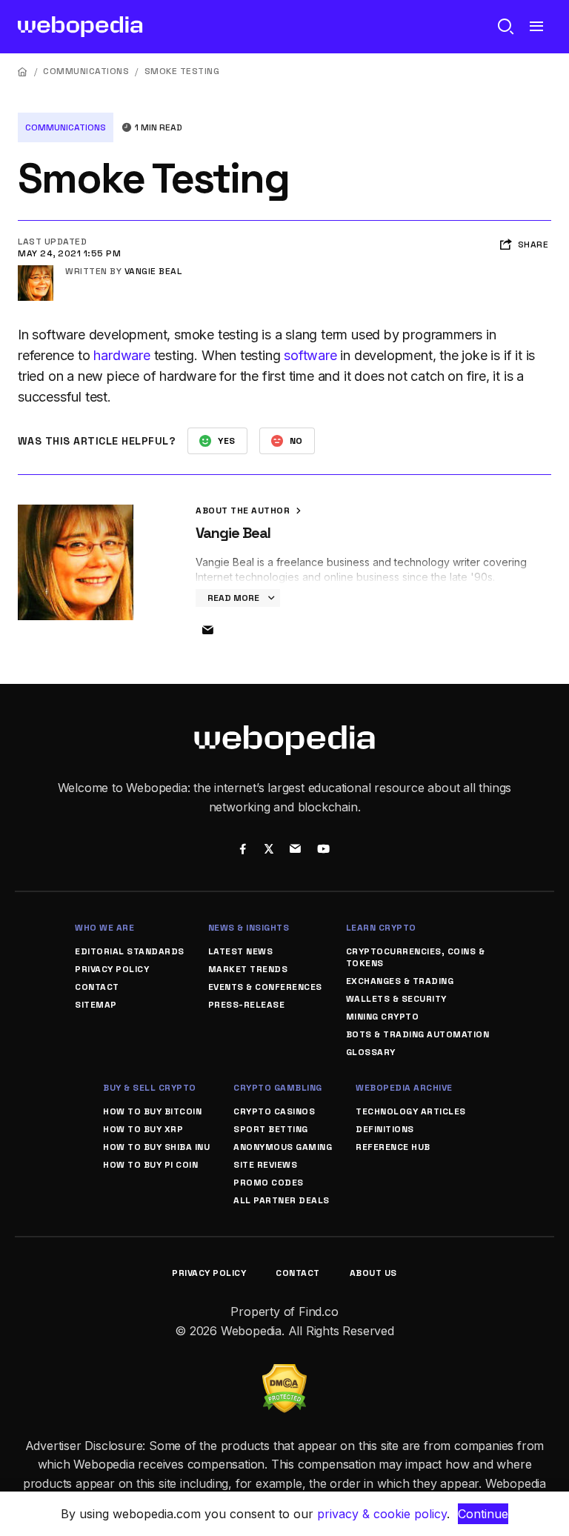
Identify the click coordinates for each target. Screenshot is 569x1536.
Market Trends (248, 969)
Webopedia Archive (404, 1088)
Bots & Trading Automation (418, 1034)
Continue (483, 1513)
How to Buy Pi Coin (150, 1165)
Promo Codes (268, 1182)
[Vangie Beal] (35, 271)
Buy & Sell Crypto (149, 1088)
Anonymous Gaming (282, 1147)
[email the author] (207, 630)
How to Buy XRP (143, 1129)
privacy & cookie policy (382, 1513)
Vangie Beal (153, 271)
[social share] (243, 850)
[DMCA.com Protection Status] (284, 1373)
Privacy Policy (112, 969)
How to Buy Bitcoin (152, 1111)
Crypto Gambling (277, 1088)
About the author (244, 510)
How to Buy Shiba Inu (156, 1147)
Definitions (385, 1129)
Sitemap (96, 1005)
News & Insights (249, 928)
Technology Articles (411, 1111)
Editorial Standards (129, 951)
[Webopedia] (80, 26)
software (310, 355)
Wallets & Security (396, 999)
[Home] (23, 71)
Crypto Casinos (274, 1111)
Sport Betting (270, 1129)
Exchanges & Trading (400, 981)
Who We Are (104, 928)
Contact (97, 987)
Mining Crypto (382, 1017)
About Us (373, 1273)
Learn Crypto (381, 928)
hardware (121, 355)
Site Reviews (265, 1165)
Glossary (371, 1052)
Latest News (240, 951)
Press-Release (246, 1005)
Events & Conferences (265, 987)
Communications (86, 71)
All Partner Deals (281, 1200)
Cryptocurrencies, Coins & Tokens (415, 957)
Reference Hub (393, 1147)
